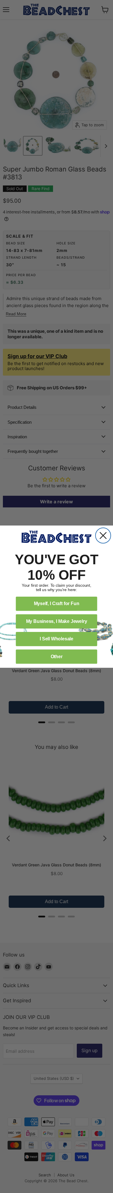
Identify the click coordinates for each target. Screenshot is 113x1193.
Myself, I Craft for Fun (56, 603)
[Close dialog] (103, 535)
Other (57, 656)
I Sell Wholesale (56, 638)
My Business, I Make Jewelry (56, 621)
